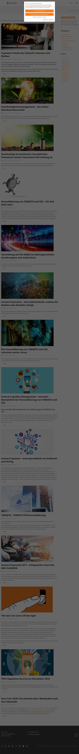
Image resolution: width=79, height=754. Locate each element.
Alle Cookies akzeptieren (39, 11)
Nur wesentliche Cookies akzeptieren (39, 14)
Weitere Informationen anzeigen (39, 17)
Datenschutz (45, 19)
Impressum (51, 19)
